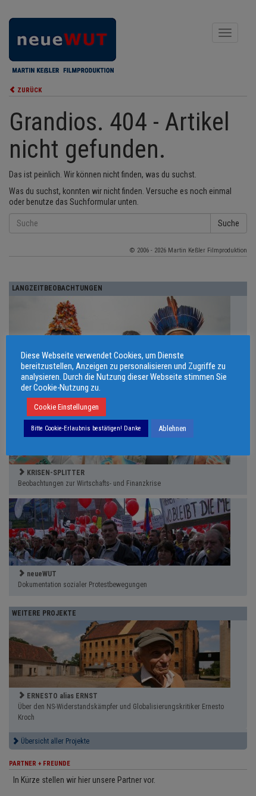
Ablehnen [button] (172, 428)
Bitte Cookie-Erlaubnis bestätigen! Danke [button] (86, 428)
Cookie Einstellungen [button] (66, 406)
